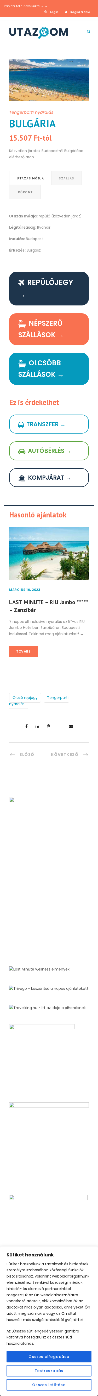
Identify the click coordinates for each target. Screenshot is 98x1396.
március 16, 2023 (24, 589)
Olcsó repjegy (25, 697)
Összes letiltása (49, 1384)
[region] (49, 1321)
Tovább (23, 651)
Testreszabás (49, 1370)
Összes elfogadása (49, 1356)
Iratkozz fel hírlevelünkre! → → (26, 6)
